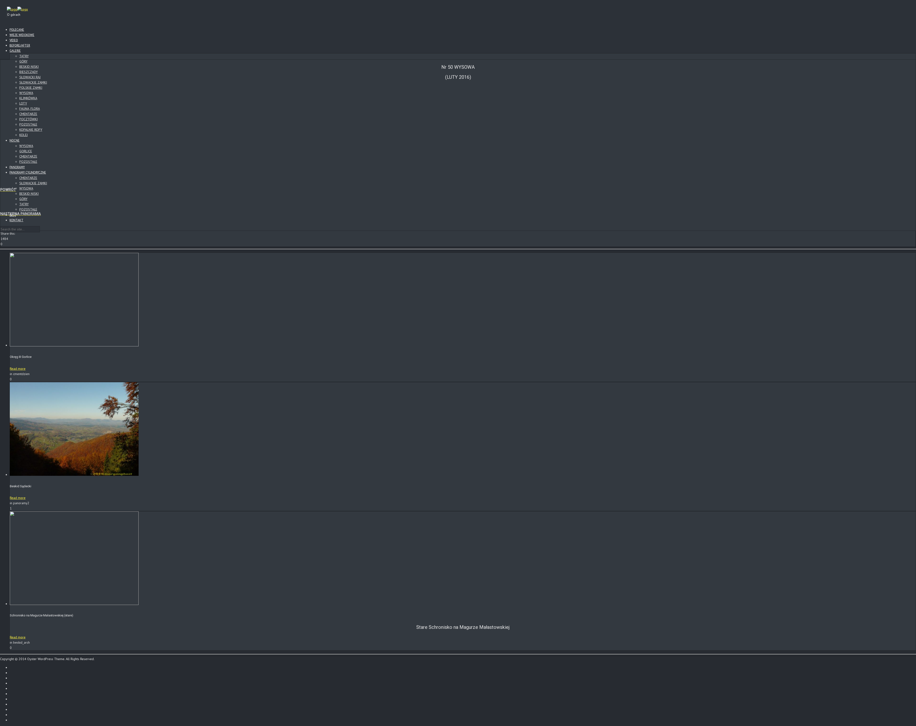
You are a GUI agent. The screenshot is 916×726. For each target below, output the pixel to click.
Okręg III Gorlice (20, 357)
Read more (18, 368)
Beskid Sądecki (20, 486)
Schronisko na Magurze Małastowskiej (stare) (41, 615)
